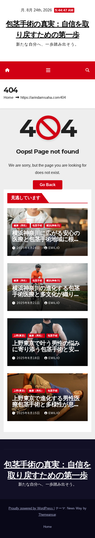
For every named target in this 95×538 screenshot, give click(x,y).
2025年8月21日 (29, 303)
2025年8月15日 (29, 413)
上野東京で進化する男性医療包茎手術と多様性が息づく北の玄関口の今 (46, 404)
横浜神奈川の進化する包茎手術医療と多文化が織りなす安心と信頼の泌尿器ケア (46, 294)
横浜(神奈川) (53, 225)
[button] (87, 70)
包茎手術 (37, 225)
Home (8, 97)
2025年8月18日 (29, 358)
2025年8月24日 (29, 248)
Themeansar (47, 514)
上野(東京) (19, 335)
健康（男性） (21, 225)
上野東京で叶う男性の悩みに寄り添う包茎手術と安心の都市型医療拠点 (46, 349)
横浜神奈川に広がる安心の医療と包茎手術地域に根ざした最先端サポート (46, 239)
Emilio (54, 248)
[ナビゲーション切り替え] (48, 70)
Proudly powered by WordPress (31, 508)
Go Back (48, 185)
